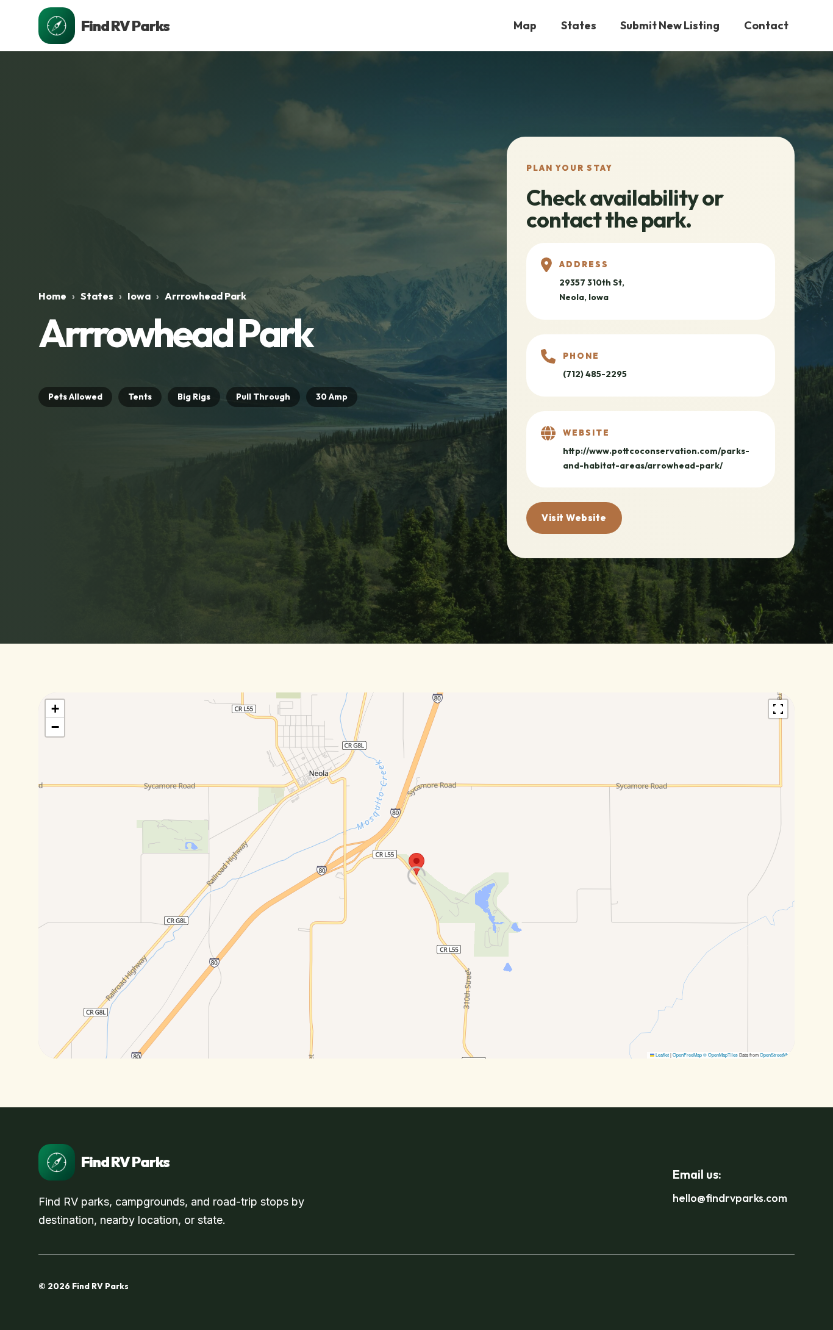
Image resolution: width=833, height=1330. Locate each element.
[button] (416, 864)
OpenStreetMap (776, 1054)
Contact (766, 25)
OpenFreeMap (687, 1054)
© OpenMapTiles (720, 1054)
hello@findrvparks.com (730, 1198)
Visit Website (574, 517)
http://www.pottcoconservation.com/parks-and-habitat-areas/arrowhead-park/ (656, 458)
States (578, 25)
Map (525, 25)
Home (52, 296)
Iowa (139, 296)
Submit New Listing (670, 25)
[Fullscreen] (778, 709)
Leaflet (661, 1054)
